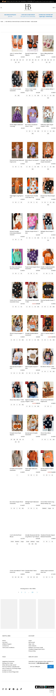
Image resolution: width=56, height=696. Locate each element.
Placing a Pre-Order (7, 663)
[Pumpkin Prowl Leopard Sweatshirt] (17, 458)
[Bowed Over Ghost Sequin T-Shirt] (48, 186)
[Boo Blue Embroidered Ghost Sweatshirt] (17, 257)
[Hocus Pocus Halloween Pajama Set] (48, 390)
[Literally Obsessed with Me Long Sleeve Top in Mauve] (32, 525)
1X (12, 577)
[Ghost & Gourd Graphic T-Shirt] (17, 323)
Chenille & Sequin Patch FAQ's (37, 649)
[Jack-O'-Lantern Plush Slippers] (17, 43)
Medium (44, 508)
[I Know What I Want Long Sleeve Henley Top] (48, 492)
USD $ (51, 691)
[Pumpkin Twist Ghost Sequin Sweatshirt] (48, 150)
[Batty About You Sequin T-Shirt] (32, 150)
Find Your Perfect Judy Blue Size (10, 666)
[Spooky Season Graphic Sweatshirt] (48, 458)
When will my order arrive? (9, 665)
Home (2, 21)
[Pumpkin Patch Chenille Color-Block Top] (32, 186)
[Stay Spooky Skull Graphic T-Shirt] (32, 290)
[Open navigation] (5, 7)
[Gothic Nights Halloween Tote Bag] (17, 114)
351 (32, 592)
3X (18, 577)
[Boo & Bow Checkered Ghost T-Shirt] (32, 114)
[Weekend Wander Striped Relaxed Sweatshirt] (48, 525)
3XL (48, 98)
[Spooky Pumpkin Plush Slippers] (32, 43)
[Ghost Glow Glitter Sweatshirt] (48, 423)
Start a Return (32, 646)
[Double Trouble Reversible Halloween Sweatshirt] (48, 257)
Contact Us (5, 646)
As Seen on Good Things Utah (10, 672)
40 (20, 60)
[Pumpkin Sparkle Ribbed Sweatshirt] (32, 323)
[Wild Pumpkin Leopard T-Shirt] (32, 356)
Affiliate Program (7, 644)
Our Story (4, 642)
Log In (30, 640)
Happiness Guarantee (8, 661)
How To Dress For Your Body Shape (11, 668)
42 (15, 62)
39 (17, 60)
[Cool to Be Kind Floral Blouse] (17, 525)
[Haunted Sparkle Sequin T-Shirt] (48, 290)
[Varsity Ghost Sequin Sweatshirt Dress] (17, 290)
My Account (32, 642)
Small (12, 541)
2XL (18, 95)
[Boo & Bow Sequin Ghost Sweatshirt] (17, 492)
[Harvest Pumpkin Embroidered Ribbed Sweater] (17, 221)
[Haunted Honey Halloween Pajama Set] (17, 150)
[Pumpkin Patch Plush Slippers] (17, 423)
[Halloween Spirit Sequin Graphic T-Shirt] (48, 114)
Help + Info (31, 644)
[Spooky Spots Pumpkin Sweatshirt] (32, 423)
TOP (53, 694)
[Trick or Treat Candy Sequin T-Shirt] (32, 79)
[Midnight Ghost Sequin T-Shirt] (48, 221)
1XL (29, 544)
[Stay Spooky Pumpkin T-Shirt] (17, 356)
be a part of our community (28, 16)
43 (18, 62)
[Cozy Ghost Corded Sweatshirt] (17, 79)
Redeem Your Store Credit (36, 647)
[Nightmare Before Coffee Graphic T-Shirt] (32, 390)
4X (21, 577)
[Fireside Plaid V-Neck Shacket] (32, 560)
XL (15, 95)
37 (11, 60)
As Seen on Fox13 (6, 670)
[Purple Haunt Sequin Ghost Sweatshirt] (32, 257)
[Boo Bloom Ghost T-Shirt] (48, 356)
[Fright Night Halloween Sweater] (32, 458)
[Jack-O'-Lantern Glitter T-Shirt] (48, 79)
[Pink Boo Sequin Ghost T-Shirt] (32, 221)
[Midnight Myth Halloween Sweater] (32, 492)
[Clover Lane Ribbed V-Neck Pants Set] (17, 560)
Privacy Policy (32, 651)
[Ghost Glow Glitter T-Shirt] (17, 390)
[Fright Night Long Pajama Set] (17, 186)
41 (38, 60)
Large (49, 508)
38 (14, 60)
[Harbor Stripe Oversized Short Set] (48, 560)
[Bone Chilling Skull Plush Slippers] (48, 43)
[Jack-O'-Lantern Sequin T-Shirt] (48, 323)
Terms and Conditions (8, 647)
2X (15, 577)
